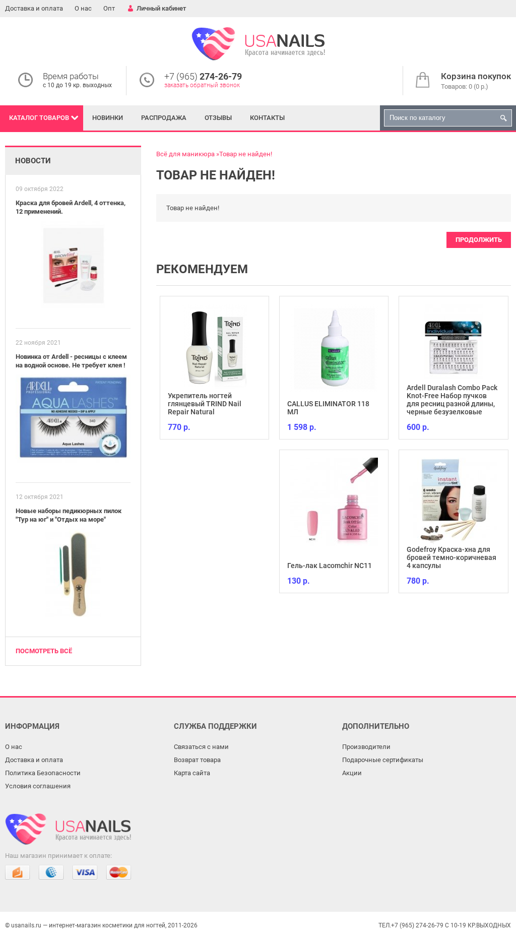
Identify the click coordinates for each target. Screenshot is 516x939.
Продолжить (479, 239)
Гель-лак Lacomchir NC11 (329, 565)
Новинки (107, 117)
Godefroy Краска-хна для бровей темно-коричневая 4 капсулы (451, 557)
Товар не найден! (245, 154)
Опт (109, 8)
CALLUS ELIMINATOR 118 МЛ (328, 408)
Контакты (267, 117)
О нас (83, 8)
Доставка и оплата (34, 8)
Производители (366, 746)
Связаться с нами (201, 746)
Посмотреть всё (44, 651)
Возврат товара (197, 760)
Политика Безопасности (43, 773)
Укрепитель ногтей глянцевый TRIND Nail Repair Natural (204, 404)
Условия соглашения (38, 786)
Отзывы (218, 117)
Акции (352, 773)
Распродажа (163, 117)
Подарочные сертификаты (382, 760)
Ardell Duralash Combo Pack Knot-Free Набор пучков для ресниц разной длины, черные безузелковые (452, 400)
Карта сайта (192, 773)
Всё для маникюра (185, 154)
